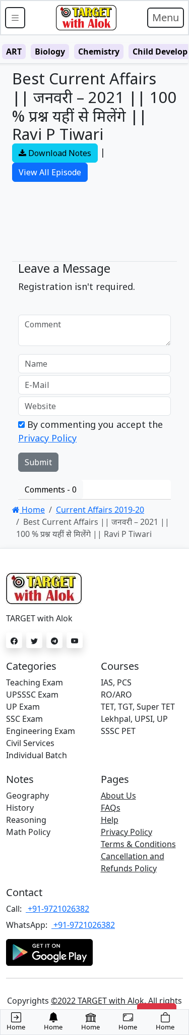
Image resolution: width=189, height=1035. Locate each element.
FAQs (110, 807)
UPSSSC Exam (32, 694)
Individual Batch (36, 755)
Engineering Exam (40, 730)
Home (32, 509)
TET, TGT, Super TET (138, 706)
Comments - (51, 489)
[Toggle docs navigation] (15, 17)
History (20, 807)
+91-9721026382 (57, 908)
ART (14, 51)
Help (109, 819)
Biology (50, 51)
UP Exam (23, 706)
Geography (27, 795)
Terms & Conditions (138, 844)
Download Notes (58, 153)
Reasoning (26, 819)
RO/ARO (116, 694)
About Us (118, 795)
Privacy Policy (47, 438)
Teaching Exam (34, 682)
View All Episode (50, 172)
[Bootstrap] (86, 17)
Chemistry (98, 51)
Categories (31, 666)
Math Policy (28, 831)
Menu (165, 17)
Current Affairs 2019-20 (100, 509)
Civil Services (30, 743)
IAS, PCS (116, 682)
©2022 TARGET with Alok (97, 1000)
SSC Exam (24, 718)
